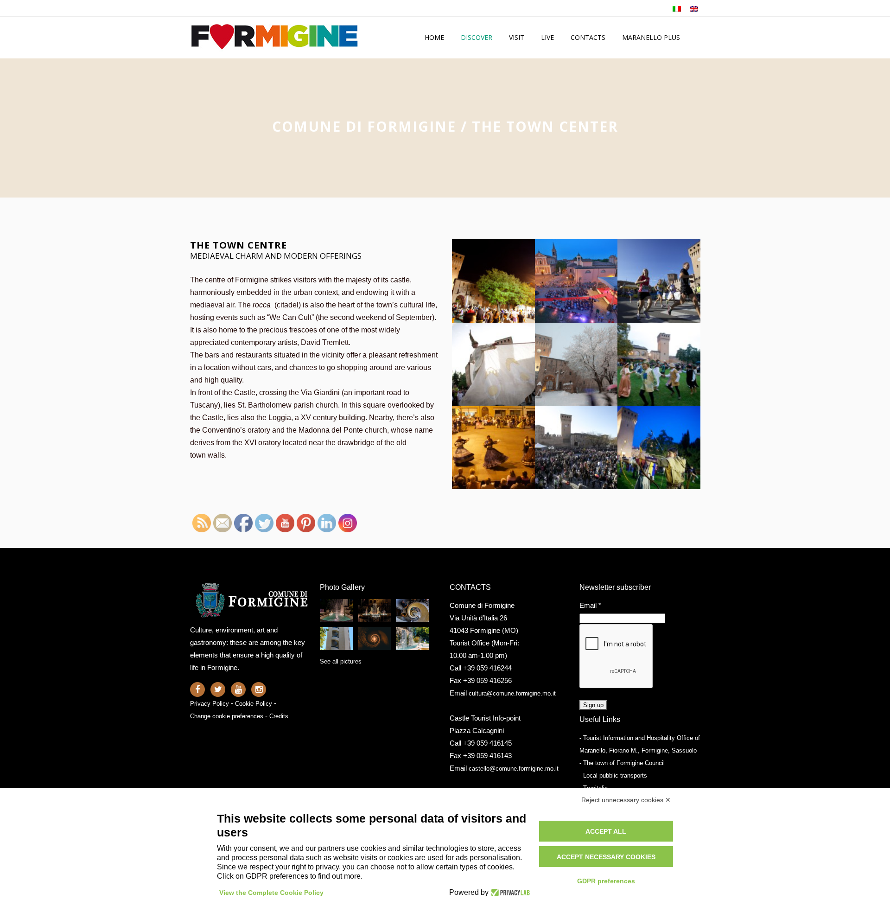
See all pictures (341, 661)
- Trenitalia (593, 788)
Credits (278, 716)
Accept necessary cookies (606, 857)
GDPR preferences (606, 881)
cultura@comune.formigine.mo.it (512, 693)
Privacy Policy (209, 703)
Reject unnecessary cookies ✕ (626, 800)
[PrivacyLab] (509, 892)
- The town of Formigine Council (622, 762)
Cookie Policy (253, 703)
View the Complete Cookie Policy (271, 892)
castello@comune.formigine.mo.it (514, 768)
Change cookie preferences (226, 716)
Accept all (605, 831)
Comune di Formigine (364, 126)
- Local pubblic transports (613, 775)
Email (590, 605)
